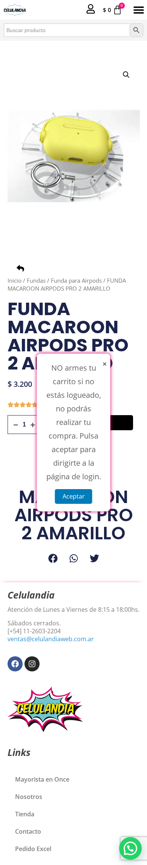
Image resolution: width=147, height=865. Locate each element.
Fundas (36, 280)
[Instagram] (32, 663)
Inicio (14, 280)
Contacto (28, 831)
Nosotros (28, 797)
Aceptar (74, 496)
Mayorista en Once (42, 779)
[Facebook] (15, 663)
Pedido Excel (33, 849)
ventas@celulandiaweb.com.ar (51, 639)
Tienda (24, 814)
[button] (138, 10)
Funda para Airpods (76, 280)
